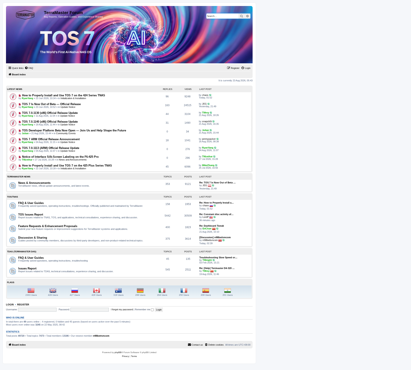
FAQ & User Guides (31, 203)
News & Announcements (34, 182)
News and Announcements (73, 159)
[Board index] (25, 14)
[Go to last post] (210, 95)
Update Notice (68, 107)
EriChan (207, 228)
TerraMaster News (18, 176)
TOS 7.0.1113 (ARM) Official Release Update (50, 148)
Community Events (66, 133)
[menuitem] (29, 68)
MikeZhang (208, 165)
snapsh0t (207, 121)
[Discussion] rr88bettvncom (215, 237)
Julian (25, 133)
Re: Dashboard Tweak (211, 225)
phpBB (118, 352)
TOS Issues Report (30, 214)
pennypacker (209, 139)
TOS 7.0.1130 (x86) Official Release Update (50, 112)
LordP (206, 217)
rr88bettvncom (210, 240)
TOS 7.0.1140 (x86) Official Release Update (50, 121)
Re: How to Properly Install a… (216, 202)
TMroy (205, 112)
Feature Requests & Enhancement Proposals (47, 226)
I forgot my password (122, 309)
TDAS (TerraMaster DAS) (21, 251)
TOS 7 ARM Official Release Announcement (51, 139)
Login (10, 304)
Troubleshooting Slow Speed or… (218, 257)
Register (23, 304)
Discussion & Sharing (32, 237)
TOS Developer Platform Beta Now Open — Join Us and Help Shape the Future (74, 130)
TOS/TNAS (12, 197)
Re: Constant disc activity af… (216, 214)
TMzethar (27, 159)
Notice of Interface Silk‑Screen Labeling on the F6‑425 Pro (60, 156)
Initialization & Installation (73, 98)
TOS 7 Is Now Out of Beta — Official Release (51, 104)
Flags (10, 282)
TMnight (207, 260)
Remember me (143, 309)
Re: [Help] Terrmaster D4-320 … (217, 268)
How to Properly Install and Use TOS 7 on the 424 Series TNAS (63, 95)
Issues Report (27, 268)
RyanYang (27, 98)
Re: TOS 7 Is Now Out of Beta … (217, 182)
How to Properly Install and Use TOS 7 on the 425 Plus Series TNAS (67, 165)
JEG (204, 104)
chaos (205, 95)
